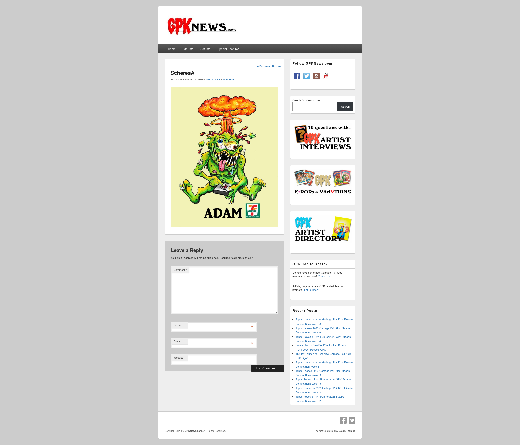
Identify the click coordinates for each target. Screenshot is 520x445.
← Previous (263, 66)
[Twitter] (352, 420)
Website (178, 357)
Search (345, 106)
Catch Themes (347, 431)
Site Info (188, 49)
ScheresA (229, 79)
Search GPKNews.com (306, 100)
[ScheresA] (224, 225)
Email (177, 341)
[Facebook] (343, 420)
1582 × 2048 (213, 79)
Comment (180, 270)
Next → (276, 66)
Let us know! (311, 290)
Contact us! (325, 276)
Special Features (228, 49)
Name (177, 325)
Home (172, 49)
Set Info (205, 49)
